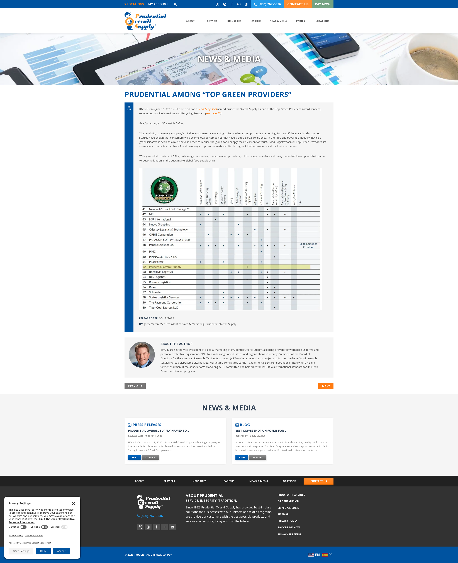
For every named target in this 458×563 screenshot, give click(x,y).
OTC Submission (288, 501)
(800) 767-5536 (270, 4)
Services (212, 21)
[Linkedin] (246, 4)
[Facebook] (232, 4)
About (190, 21)
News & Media (278, 21)
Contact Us (318, 481)
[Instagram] (225, 4)
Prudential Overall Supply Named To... (158, 431)
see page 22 (213, 113)
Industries (234, 21)
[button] (175, 4)
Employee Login (288, 508)
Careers (256, 21)
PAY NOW (322, 4)
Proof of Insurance (291, 495)
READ (134, 457)
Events (300, 21)
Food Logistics (208, 109)
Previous (135, 386)
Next (326, 386)
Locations (135, 4)
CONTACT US (297, 4)
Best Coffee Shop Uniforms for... (260, 431)
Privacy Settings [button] (289, 534)
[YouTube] (239, 4)
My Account (158, 4)
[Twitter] (218, 4)
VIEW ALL (150, 457)
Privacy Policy (288, 520)
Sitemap (283, 514)
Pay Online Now (289, 527)
